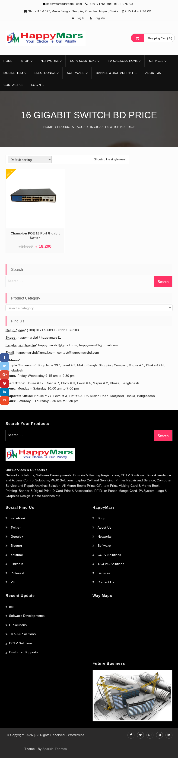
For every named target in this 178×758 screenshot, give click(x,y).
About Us (153, 73)
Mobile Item (13, 73)
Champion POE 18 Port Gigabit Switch (35, 235)
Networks (49, 60)
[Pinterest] (4, 383)
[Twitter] (4, 366)
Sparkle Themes (54, 749)
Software (75, 73)
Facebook (18, 518)
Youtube (17, 555)
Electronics (45, 73)
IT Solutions (18, 625)
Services (156, 60)
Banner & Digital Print (115, 73)
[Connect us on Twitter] (140, 735)
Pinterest (17, 573)
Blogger (16, 545)
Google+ (17, 536)
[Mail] (4, 400)
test (11, 606)
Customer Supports (23, 652)
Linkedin (17, 564)
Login (36, 85)
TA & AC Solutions (122, 60)
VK (13, 582)
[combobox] (89, 308)
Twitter (16, 527)
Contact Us (13, 85)
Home (8, 60)
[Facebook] (4, 357)
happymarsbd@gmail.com (63, 4)
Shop (25, 60)
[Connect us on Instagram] (159, 735)
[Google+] (4, 374)
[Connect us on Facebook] (130, 735)
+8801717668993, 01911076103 (110, 4)
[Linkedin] (4, 392)
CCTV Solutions (83, 60)
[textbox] (89, 308)
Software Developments (26, 616)
